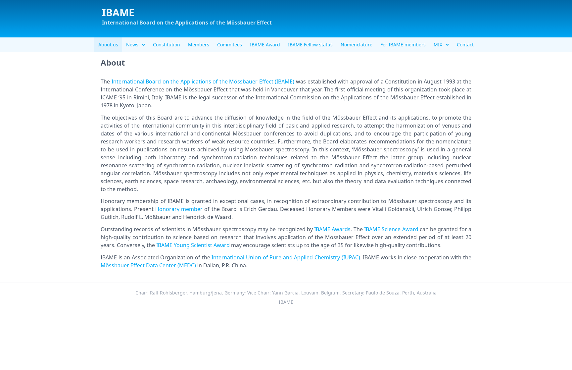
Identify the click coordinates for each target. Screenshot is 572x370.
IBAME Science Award (391, 229)
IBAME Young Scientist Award (193, 245)
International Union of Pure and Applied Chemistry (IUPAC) (286, 257)
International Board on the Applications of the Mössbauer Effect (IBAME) (203, 81)
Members (198, 44)
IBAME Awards (332, 229)
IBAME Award (265, 44)
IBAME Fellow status (310, 44)
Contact (465, 44)
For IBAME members (403, 44)
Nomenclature (356, 44)
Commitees (229, 44)
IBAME (118, 13)
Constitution (166, 44)
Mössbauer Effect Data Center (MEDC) (148, 265)
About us (108, 44)
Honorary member (179, 209)
